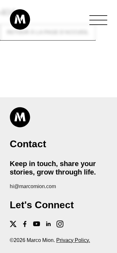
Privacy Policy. (73, 240)
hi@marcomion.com (33, 186)
